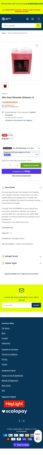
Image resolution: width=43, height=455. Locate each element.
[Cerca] (38, 25)
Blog (3, 333)
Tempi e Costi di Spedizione (12, 376)
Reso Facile (6, 386)
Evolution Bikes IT (18, 429)
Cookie (4, 364)
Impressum (6, 343)
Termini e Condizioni (9, 354)
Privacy (5, 359)
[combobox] (21, 25)
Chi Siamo (6, 328)
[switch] (38, 439)
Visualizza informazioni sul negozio (18, 120)
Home (4, 33)
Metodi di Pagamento (10, 381)
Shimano (4, 93)
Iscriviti (36, 305)
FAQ (3, 391)
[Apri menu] (38, 18)
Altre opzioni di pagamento (21, 176)
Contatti (5, 338)
